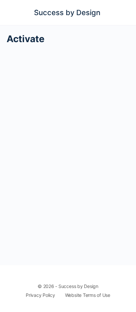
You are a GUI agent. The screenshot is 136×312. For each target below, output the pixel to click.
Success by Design (67, 12)
